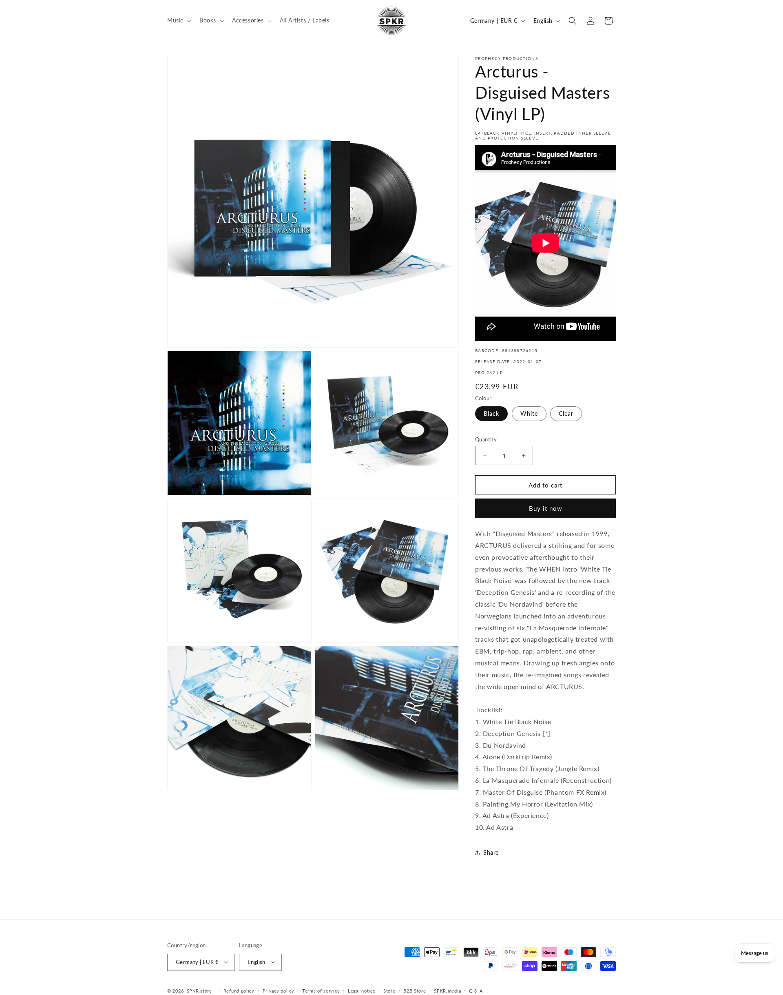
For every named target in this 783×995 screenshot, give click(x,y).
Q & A (476, 990)
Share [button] (491, 852)
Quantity (486, 439)
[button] (178, 20)
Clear (566, 413)
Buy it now (545, 508)
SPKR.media (447, 990)
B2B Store (414, 990)
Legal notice (361, 990)
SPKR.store (199, 990)
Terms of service (321, 990)
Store (389, 990)
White (529, 413)
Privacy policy (278, 990)
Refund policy (238, 990)
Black (491, 413)
